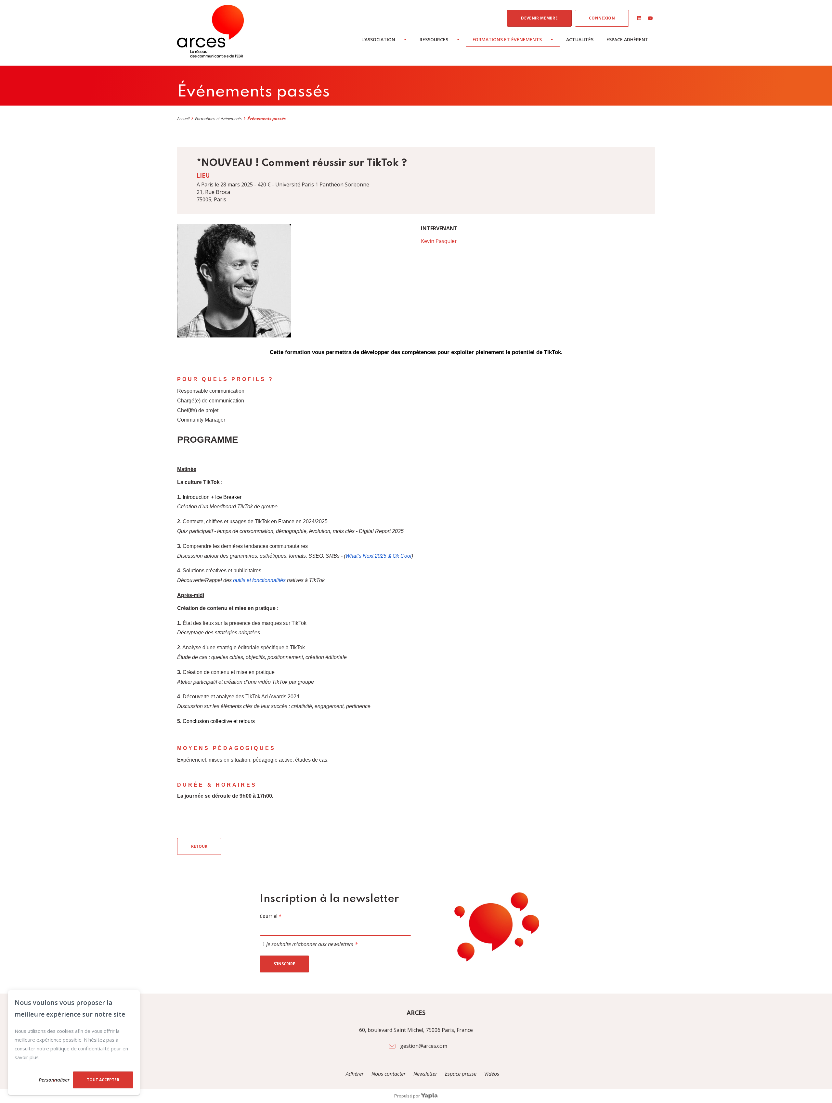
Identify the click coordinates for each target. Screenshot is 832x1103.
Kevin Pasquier (439, 241)
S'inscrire (284, 964)
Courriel (270, 916)
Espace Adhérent (627, 39)
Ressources (434, 39)
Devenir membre (539, 18)
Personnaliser (54, 1079)
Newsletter (425, 1073)
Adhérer (355, 1073)
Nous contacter (388, 1073)
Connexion (602, 18)
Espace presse (461, 1073)
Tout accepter (103, 1080)
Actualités (579, 39)
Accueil (183, 118)
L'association (378, 39)
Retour (199, 846)
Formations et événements (507, 39)
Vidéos (491, 1073)
